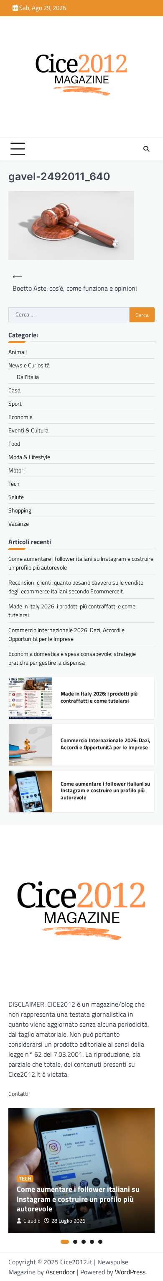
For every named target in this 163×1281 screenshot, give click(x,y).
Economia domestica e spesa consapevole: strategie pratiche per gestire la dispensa (72, 658)
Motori (16, 470)
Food (14, 443)
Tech (14, 483)
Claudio (32, 1221)
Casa (14, 390)
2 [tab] (75, 1242)
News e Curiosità (29, 365)
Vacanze (18, 523)
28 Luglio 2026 (68, 1221)
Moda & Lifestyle (29, 456)
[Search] (146, 149)
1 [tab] (65, 1242)
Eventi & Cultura (28, 430)
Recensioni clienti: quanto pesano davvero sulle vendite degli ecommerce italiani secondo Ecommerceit (75, 586)
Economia (20, 416)
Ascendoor (60, 1272)
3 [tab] (84, 1242)
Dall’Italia (28, 376)
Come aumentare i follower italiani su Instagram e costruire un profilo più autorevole (105, 790)
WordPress (130, 1272)
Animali (17, 351)
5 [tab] (100, 1242)
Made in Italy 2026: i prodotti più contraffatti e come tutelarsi (99, 697)
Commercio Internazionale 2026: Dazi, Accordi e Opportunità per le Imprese (66, 634)
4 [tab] (92, 1242)
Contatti (18, 1093)
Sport (15, 403)
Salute (16, 496)
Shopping (19, 510)
